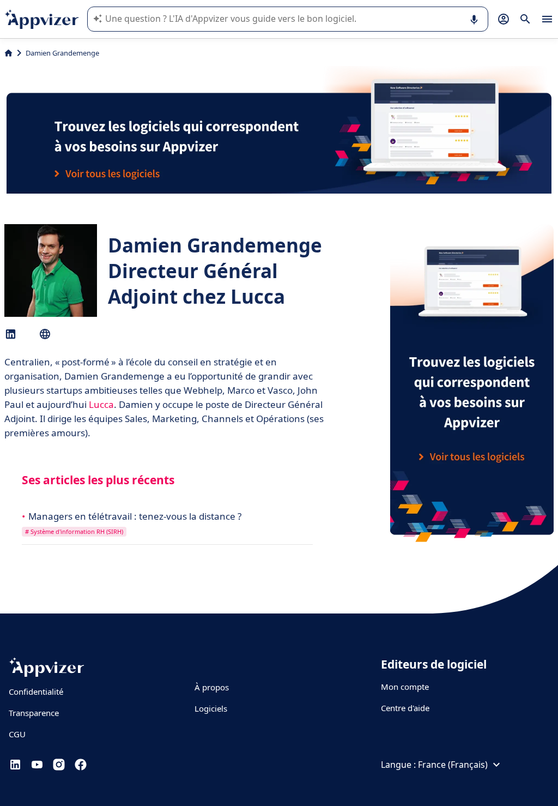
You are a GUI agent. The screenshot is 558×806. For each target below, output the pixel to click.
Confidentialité (36, 691)
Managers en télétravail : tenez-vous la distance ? (134, 516)
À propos (212, 687)
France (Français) (453, 765)
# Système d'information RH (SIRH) (74, 531)
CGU (17, 734)
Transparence (34, 712)
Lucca (101, 404)
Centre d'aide (405, 707)
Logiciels (211, 708)
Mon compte (405, 686)
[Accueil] (8, 53)
